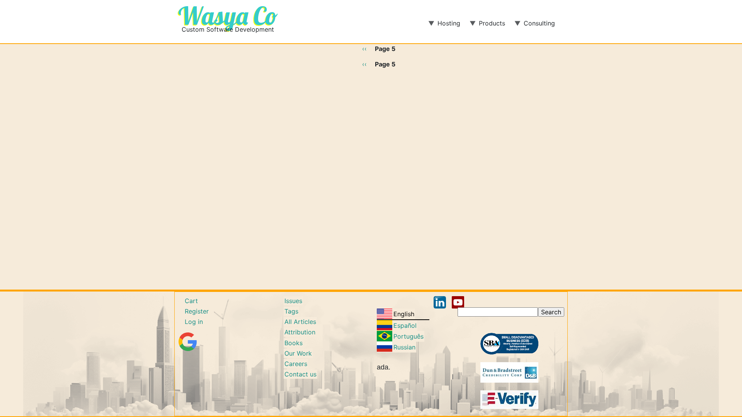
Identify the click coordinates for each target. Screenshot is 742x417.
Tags (291, 311)
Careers (295, 364)
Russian (404, 347)
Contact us (300, 374)
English (403, 314)
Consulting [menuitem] (534, 25)
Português (408, 336)
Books (293, 343)
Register (197, 311)
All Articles (300, 321)
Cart (191, 301)
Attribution (299, 332)
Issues (293, 301)
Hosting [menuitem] (444, 25)
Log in (194, 321)
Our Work (298, 353)
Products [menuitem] (487, 25)
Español (405, 325)
